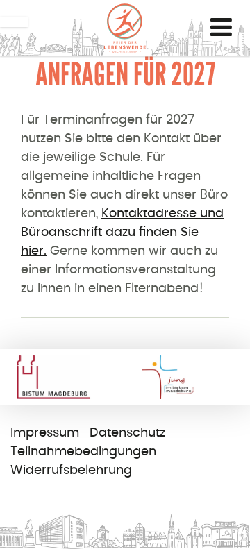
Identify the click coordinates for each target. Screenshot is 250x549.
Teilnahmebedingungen (83, 452)
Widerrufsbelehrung (71, 470)
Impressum (44, 433)
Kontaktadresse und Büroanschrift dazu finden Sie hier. (122, 232)
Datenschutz (127, 433)
